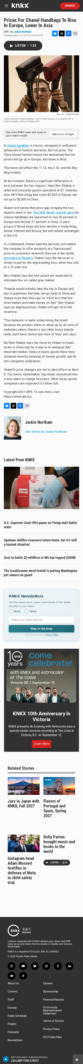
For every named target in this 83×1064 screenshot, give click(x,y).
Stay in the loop (41, 628)
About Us (13, 983)
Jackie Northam (22, 31)
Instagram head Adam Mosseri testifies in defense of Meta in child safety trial (22, 870)
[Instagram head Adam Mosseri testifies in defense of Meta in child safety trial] (24, 843)
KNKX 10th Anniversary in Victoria (41, 716)
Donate (70, 5)
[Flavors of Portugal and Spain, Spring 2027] (59, 786)
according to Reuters (18, 258)
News (33, 611)
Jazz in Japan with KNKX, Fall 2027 (23, 803)
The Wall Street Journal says (53, 212)
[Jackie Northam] (12, 428)
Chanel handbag (18, 145)
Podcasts (13, 1032)
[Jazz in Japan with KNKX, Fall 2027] (24, 786)
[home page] (20, 7)
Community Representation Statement (52, 1010)
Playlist (12, 1024)
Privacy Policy (52, 635)
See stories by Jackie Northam (46, 431)
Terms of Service (53, 1020)
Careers (48, 983)
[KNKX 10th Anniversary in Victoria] (41, 677)
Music (17, 611)
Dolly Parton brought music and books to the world (59, 844)
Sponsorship (50, 991)
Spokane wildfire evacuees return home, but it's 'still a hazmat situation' (40, 542)
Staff (11, 999)
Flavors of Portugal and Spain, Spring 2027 (54, 808)
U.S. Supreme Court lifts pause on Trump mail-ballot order (40, 525)
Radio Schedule (17, 1015)
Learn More (41, 743)
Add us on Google (63, 134)
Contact (12, 991)
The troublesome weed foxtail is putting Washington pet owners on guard (40, 573)
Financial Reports (53, 999)
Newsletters (15, 1040)
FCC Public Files (52, 1037)
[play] (5, 1059)
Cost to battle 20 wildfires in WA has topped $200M (40, 558)
